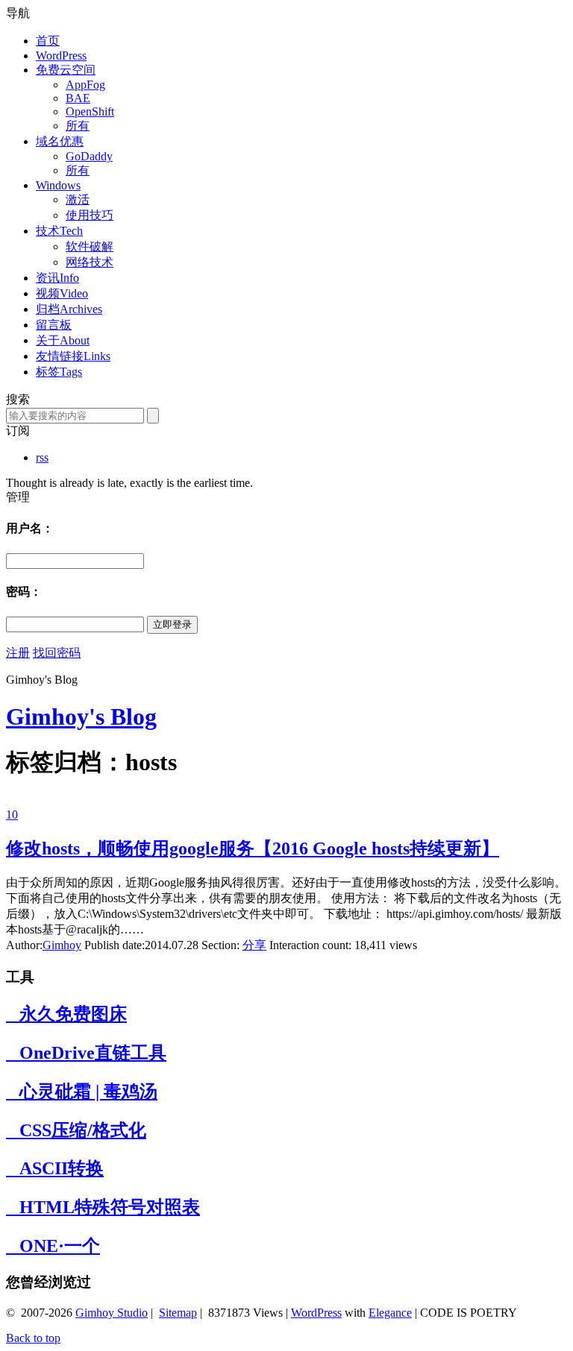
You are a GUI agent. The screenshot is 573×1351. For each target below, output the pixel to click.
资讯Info (57, 277)
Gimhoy (62, 945)
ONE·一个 (53, 1246)
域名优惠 (60, 141)
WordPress (61, 55)
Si (164, 1312)
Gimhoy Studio (111, 1312)
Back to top (33, 1338)
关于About (63, 340)
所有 (78, 125)
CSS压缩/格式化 (76, 1130)
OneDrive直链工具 (86, 1052)
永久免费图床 (66, 1014)
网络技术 (89, 262)
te (173, 1312)
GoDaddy (89, 156)
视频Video (62, 293)
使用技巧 (89, 215)
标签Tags (59, 371)
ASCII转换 (55, 1168)
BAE (78, 98)
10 (12, 814)
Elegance (390, 1312)
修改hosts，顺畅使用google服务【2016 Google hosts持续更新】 (252, 848)
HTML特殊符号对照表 (103, 1207)
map (187, 1312)
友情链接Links (73, 356)
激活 (78, 199)
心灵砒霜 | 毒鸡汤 (81, 1091)
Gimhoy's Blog (81, 716)
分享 (254, 945)
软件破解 (89, 246)
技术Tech (59, 230)
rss (42, 457)
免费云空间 (66, 69)
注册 (18, 652)
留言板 (54, 324)
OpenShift (90, 111)
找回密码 (57, 652)
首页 (48, 40)
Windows (58, 185)
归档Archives (69, 309)
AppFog (85, 84)
